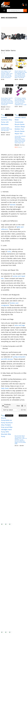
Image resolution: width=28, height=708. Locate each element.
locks (9, 251)
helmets (13, 204)
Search (25, 10)
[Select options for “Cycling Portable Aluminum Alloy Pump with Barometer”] (5, 125)
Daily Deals (5, 388)
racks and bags (19, 325)
